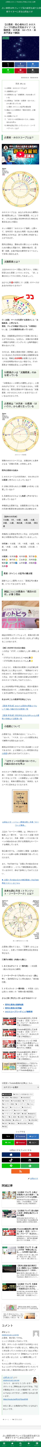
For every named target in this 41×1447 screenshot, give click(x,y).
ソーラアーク (21, 1104)
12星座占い (15, 1097)
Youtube (6, 1101)
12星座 (6, 1097)
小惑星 (4, 753)
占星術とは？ (31, 1117)
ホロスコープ (8, 1110)
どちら (31, 1104)
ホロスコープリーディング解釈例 (18, 1012)
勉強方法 (33, 1114)
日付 (5, 1123)
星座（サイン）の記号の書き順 (20, 107)
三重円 (18, 1114)
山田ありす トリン (21, 1120)
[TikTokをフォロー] (11, 1160)
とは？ (6, 1107)
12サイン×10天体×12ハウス (24, 1094)
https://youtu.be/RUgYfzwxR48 (15, 1399)
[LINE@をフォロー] (11, 1166)
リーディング (8, 1114)
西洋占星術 (7, 1094)
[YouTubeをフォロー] (30, 1154)
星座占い (13, 1123)
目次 (17, 84)
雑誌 (5, 1126)
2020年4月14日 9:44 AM (11, 1380)
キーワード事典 (9, 1104)
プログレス (27, 1107)
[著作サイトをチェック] (11, 1154)
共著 (25, 1114)
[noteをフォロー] (30, 1160)
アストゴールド (29, 1101)
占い (5, 1117)
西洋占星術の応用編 (13, 1008)
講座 (31, 1123)
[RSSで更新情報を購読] (20, 1171)
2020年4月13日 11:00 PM (10, 1335)
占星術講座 (7, 1120)
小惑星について (12, 116)
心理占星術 (34, 1120)
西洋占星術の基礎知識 (14, 1005)
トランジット (16, 1107)
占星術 (22, 1117)
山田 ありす (8, 1377)
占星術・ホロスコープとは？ (16, 88)
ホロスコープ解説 (21, 1110)
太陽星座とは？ (12, 91)
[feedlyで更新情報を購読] (30, 1166)
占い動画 (13, 1117)
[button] (33, 70)
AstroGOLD (26, 1097)
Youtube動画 (17, 1101)
